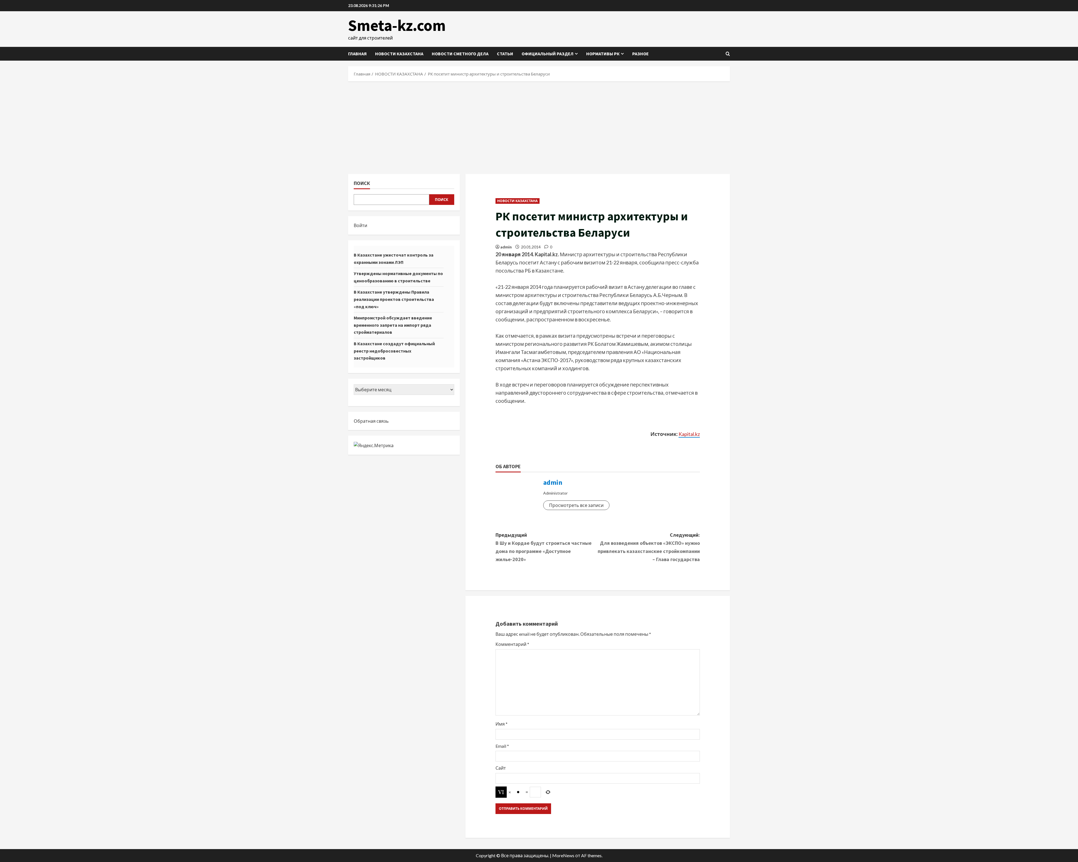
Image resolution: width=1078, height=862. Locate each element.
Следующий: (649, 547)
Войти (360, 225)
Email (502, 746)
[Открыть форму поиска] (728, 53)
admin (506, 246)
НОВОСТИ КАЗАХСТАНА (399, 53)
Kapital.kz (689, 434)
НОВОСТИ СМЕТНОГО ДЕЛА (460, 53)
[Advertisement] (539, 126)
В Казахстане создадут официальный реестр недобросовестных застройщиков (394, 351)
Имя (501, 723)
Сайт (500, 767)
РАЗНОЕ (640, 53)
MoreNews (563, 855)
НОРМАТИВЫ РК (603, 53)
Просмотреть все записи (576, 505)
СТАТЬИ (505, 53)
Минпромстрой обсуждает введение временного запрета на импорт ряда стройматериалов (393, 325)
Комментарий (512, 644)
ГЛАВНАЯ (357, 53)
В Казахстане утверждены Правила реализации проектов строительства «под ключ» (394, 299)
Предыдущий (543, 547)
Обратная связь (371, 421)
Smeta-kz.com (397, 25)
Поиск (362, 183)
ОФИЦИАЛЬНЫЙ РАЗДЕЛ (548, 53)
